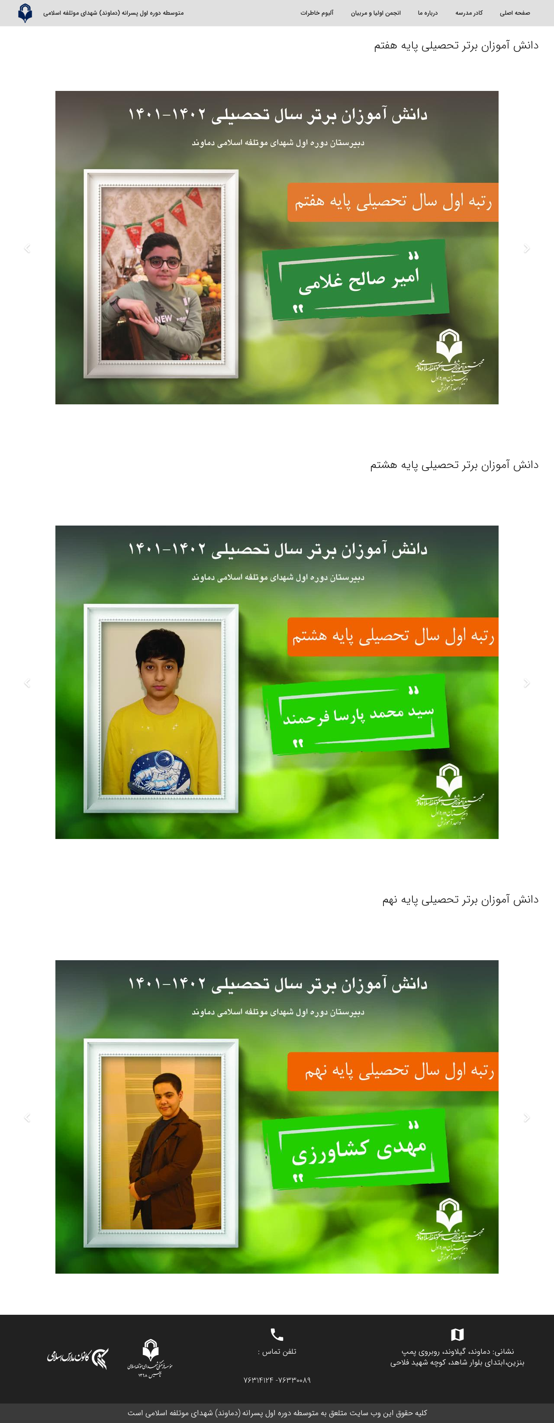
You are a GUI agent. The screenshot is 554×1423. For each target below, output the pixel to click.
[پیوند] (25, 13)
